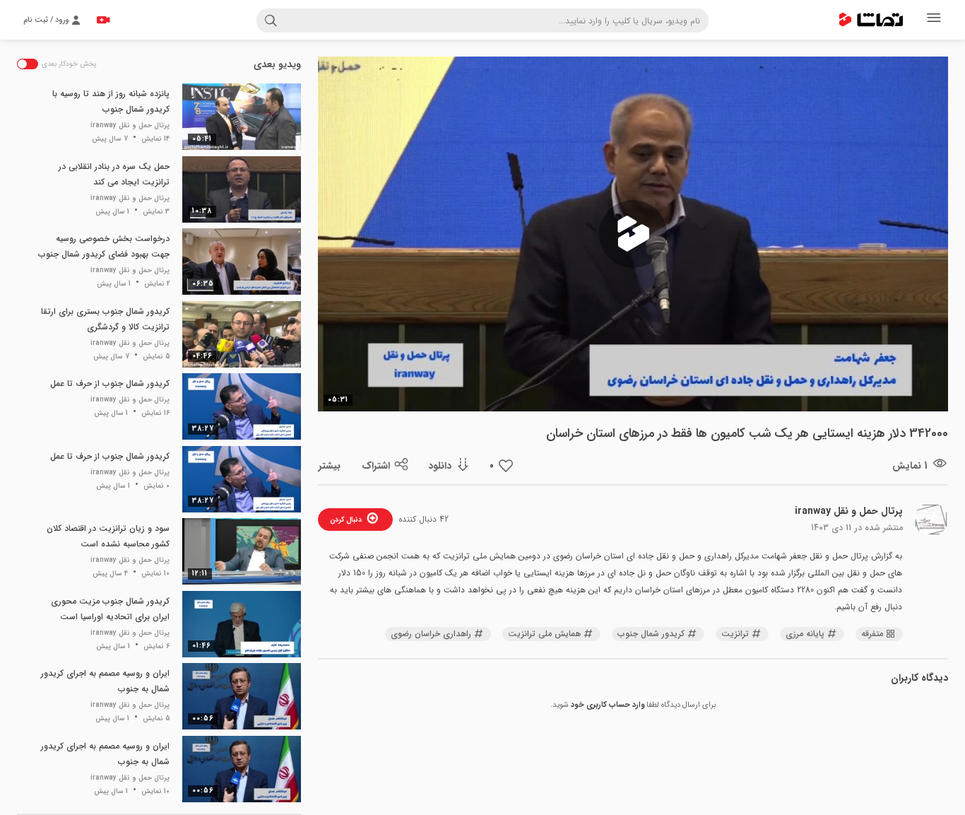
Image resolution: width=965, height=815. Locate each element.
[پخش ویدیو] (633, 234)
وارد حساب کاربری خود (607, 705)
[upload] (103, 19)
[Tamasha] (871, 19)
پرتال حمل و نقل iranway (849, 511)
